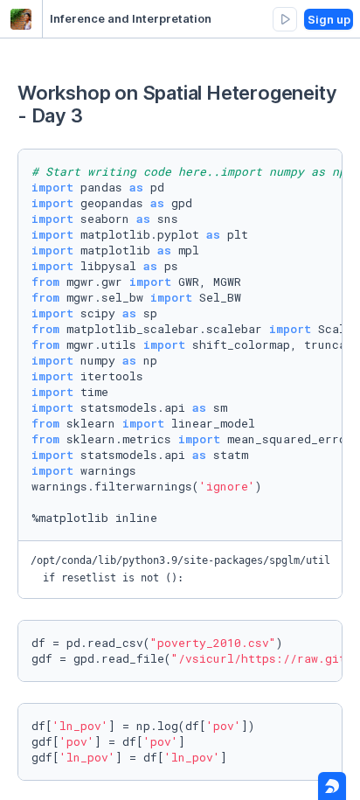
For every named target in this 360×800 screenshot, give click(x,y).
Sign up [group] (329, 19)
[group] (285, 19)
